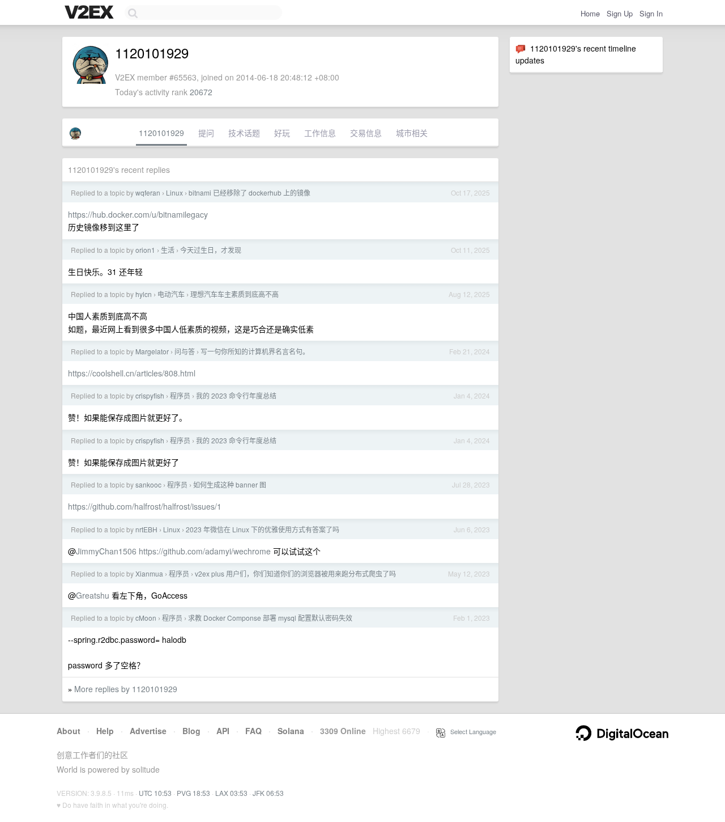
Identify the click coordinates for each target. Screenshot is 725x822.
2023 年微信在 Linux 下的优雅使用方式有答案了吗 (262, 529)
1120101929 (161, 132)
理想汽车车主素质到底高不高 (234, 294)
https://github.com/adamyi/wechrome (205, 551)
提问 (206, 132)
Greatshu (92, 595)
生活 (167, 250)
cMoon (145, 617)
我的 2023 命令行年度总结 (236, 395)
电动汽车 (171, 294)
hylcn (143, 294)
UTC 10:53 (155, 793)
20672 (201, 92)
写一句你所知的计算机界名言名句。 (255, 351)
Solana (291, 730)
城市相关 (412, 132)
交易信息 (366, 132)
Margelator (152, 351)
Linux (174, 192)
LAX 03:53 (231, 793)
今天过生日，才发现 (210, 250)
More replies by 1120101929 (125, 688)
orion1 (145, 250)
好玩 (282, 132)
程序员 (180, 395)
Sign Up (620, 13)
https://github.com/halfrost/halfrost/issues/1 (144, 506)
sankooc (148, 484)
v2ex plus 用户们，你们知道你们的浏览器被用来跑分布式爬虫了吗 (295, 573)
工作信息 (320, 132)
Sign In (651, 13)
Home (590, 13)
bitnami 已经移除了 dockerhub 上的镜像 (249, 192)
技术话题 (244, 132)
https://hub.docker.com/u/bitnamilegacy (138, 214)
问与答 (184, 351)
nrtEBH (146, 529)
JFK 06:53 (268, 793)
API (222, 730)
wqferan (147, 192)
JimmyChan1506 (106, 551)
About (68, 730)
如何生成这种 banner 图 (229, 484)
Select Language (470, 731)
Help (105, 730)
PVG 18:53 (193, 793)
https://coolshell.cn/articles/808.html (131, 373)
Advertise (148, 730)
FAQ (253, 730)
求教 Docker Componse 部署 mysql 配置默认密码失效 (270, 617)
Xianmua (149, 573)
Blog (191, 730)
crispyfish (149, 395)
